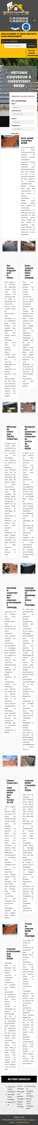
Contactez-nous (22, 1122)
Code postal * (16, 111)
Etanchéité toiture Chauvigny (10, 1097)
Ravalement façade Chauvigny (10, 1089)
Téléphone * (16, 125)
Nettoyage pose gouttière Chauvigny (20, 1095)
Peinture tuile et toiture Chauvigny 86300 (29, 1103)
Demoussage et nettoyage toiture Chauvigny (29, 1091)
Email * (14, 119)
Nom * (13, 104)
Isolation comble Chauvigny (20, 1104)
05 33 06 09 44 (20, 18)
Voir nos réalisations (10, 41)
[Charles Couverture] (16, 8)
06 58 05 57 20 (20, 21)
